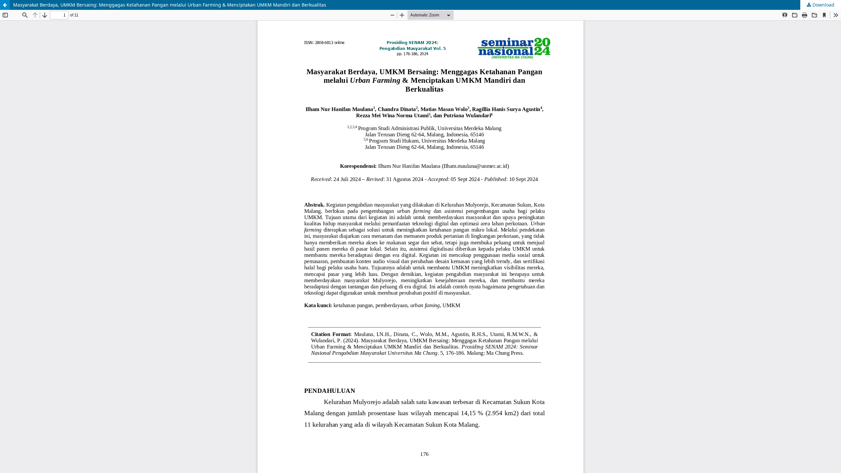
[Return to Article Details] (5, 5)
